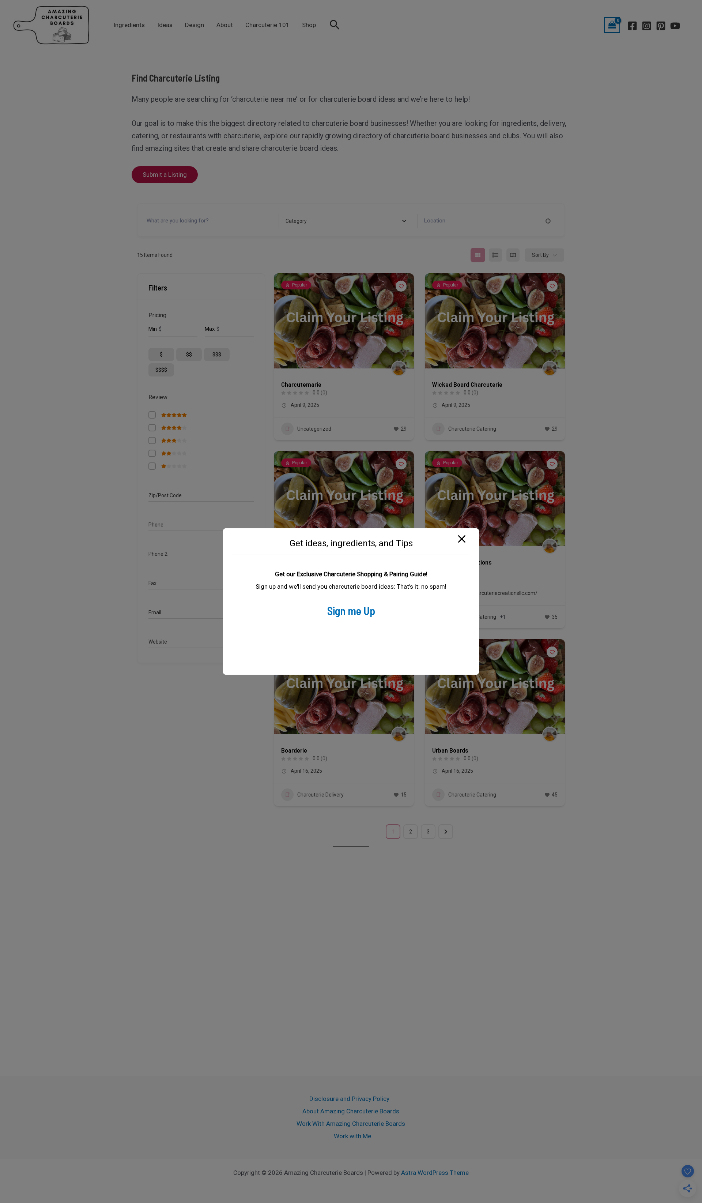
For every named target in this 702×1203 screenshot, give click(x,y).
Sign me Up (351, 610)
